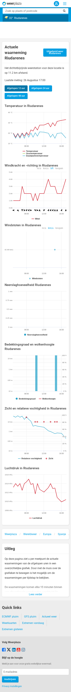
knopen (59, 168)
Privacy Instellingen (12, 686)
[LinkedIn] (14, 650)
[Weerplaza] (12, 3)
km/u (46, 168)
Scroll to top (65, 686)
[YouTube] (18, 650)
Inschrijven (10, 679)
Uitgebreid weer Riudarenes (55, 52)
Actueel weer (49, 616)
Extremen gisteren (12, 629)
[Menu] (64, 3)
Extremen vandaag (33, 623)
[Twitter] (9, 650)
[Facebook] (4, 650)
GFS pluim (30, 616)
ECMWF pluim (10, 616)
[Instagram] (23, 650)
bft (52, 168)
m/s (39, 168)
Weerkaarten (9, 623)
